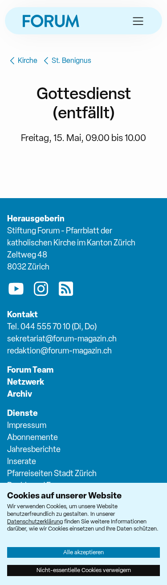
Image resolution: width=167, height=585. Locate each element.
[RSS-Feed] (66, 290)
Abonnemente (32, 437)
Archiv (19, 393)
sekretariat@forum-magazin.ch (62, 338)
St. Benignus (71, 60)
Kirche (27, 60)
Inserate (21, 461)
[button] (138, 21)
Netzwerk (25, 381)
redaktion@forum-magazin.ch (59, 350)
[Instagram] (41, 290)
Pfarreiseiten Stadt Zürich (52, 473)
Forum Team (30, 369)
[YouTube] (16, 290)
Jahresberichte (34, 449)
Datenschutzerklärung (35, 521)
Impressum (26, 425)
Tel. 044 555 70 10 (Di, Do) (52, 326)
